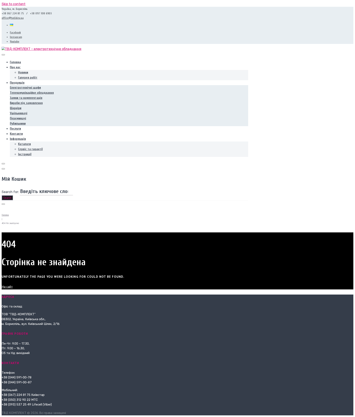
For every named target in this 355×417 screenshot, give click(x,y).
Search (7, 198)
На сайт (7, 286)
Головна (5, 215)
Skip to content (13, 4)
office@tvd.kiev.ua (13, 18)
